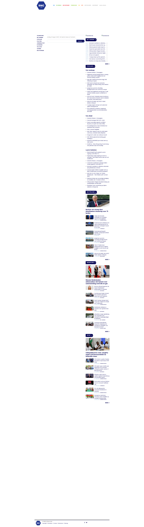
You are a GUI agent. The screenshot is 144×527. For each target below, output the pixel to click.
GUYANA (39, 48)
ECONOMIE (39, 45)
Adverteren (60, 523)
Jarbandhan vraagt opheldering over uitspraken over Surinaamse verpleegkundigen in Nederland (101, 316)
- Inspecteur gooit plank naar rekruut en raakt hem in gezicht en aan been (96, 49)
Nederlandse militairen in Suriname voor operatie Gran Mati (101, 308)
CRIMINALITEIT (41, 43)
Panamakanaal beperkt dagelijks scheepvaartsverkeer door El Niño (101, 232)
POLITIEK (39, 41)
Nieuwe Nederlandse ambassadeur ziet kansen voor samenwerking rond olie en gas (97, 282)
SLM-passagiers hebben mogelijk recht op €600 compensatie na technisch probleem (97, 170)
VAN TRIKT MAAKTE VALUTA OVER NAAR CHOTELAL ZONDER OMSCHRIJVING (97, 132)
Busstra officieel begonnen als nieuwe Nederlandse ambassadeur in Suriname (101, 288)
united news (102, 256)
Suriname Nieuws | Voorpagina (94, 72)
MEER (106, 64)
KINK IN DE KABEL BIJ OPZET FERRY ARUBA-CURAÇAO (101, 254)
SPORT (89, 335)
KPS (82, 5)
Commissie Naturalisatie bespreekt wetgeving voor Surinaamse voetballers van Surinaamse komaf (101, 325)
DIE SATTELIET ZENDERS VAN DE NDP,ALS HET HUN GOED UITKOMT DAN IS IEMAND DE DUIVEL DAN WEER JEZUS (98, 98)
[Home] (41, 5)
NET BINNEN (40, 37)
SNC (54, 5)
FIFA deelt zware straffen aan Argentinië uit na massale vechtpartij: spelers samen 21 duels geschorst (101, 368)
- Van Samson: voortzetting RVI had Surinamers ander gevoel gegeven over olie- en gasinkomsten (96, 59)
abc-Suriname (102, 319)
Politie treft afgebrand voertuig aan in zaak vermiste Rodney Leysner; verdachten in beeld (97, 93)
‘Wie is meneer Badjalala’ (93, 129)
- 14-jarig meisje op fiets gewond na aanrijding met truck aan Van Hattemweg (96, 57)
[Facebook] (84, 522)
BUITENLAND (91, 192)
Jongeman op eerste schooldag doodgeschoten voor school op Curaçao (97, 88)
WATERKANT (95, 5)
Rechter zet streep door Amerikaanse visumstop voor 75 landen (97, 211)
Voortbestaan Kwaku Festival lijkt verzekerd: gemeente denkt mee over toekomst (101, 295)
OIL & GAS (39, 46)
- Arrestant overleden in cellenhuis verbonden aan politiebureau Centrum (96, 43)
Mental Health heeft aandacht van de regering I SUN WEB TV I (96, 152)
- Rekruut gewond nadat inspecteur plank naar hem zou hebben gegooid (96, 47)
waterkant (102, 242)
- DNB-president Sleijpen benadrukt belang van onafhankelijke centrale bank (96, 51)
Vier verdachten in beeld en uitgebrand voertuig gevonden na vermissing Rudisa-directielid (97, 110)
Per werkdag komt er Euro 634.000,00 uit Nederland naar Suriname (97, 126)
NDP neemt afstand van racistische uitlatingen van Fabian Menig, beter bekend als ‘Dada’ (97, 84)
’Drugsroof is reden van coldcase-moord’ (97, 135)
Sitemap (66, 523)
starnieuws (102, 228)
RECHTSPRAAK (40, 50)
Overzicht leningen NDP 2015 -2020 (96, 120)
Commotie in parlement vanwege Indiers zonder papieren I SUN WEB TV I (97, 163)
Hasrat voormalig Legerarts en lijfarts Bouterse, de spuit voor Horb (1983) (96, 123)
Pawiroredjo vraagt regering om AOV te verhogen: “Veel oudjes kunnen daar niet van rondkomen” (98, 157)
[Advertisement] (72, 22)
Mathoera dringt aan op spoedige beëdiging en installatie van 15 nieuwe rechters (98, 179)
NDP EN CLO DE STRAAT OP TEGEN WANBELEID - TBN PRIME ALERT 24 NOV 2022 (97, 175)
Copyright (44, 523)
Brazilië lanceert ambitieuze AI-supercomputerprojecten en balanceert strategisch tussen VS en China (102, 225)
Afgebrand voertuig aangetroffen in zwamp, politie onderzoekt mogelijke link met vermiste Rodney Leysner (98, 76)
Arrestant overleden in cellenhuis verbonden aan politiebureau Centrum (98, 167)
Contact (55, 523)
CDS (79, 5)
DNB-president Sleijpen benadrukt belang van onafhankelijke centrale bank (98, 182)
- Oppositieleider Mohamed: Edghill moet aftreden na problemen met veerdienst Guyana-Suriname (96, 53)
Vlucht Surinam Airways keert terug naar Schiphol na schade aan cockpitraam (101, 302)
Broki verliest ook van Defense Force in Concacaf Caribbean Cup (101, 383)
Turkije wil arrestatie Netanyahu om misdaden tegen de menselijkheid (100, 217)
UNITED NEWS (87, 5)
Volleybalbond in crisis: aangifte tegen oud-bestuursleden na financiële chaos (97, 354)
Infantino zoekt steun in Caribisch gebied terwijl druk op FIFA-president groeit (101, 376)
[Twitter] (86, 522)
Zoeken (80, 41)
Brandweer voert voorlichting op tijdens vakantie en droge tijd (97, 186)
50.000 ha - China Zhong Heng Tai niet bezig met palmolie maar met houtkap (98, 144)
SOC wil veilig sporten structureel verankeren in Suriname (100, 390)
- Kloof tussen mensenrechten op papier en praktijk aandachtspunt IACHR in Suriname (96, 45)
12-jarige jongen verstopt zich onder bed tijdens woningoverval (97, 105)
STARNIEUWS (74, 5)
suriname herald (103, 220)
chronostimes (103, 328)
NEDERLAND (90, 262)
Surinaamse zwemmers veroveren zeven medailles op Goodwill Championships (101, 397)
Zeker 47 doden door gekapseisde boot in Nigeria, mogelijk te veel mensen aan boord (101, 247)
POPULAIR (39, 39)
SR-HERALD (58, 5)
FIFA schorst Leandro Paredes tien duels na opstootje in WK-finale (101, 360)
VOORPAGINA (40, 35)
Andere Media (102, 5)
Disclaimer (50, 523)
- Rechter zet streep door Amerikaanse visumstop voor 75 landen (96, 61)
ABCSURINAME (66, 5)
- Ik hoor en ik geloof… (93, 55)
